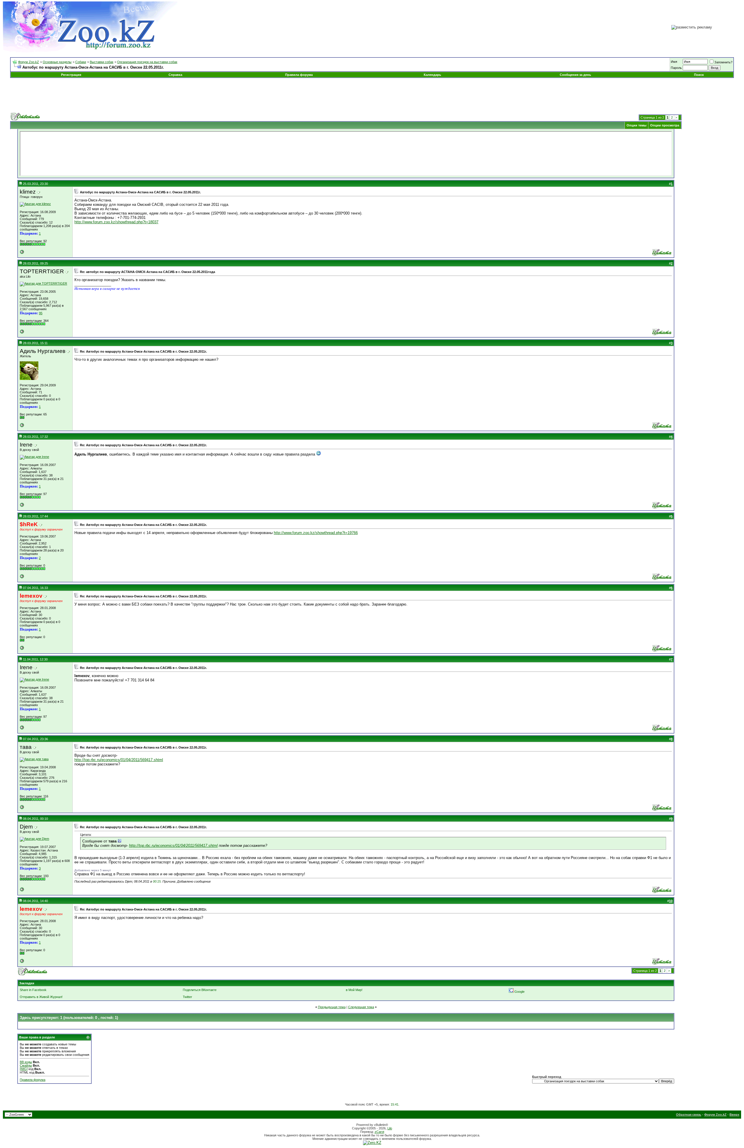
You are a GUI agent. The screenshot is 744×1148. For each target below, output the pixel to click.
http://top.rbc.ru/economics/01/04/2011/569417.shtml (118, 760)
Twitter (187, 997)
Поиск (699, 74)
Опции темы (636, 125)
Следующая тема (361, 1007)
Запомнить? (723, 62)
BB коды (26, 1062)
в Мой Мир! (354, 990)
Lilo (389, 1128)
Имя (674, 61)
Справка (175, 74)
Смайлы (26, 1065)
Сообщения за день (575, 74)
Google (519, 991)
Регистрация (71, 74)
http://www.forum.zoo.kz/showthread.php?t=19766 (316, 533)
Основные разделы (57, 62)
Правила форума (299, 74)
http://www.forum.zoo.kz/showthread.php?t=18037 (116, 222)
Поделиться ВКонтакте (200, 990)
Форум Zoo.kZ (28, 62)
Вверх (734, 1114)
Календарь (432, 74)
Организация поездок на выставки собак (147, 62)
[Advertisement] (372, 95)
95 (40, 313)
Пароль (676, 67)
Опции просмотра (664, 125)
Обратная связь (688, 1114)
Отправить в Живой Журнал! (41, 997)
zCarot (379, 1131)
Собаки (80, 62)
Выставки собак (101, 62)
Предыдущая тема (332, 1007)
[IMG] (24, 1069)
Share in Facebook (33, 990)
